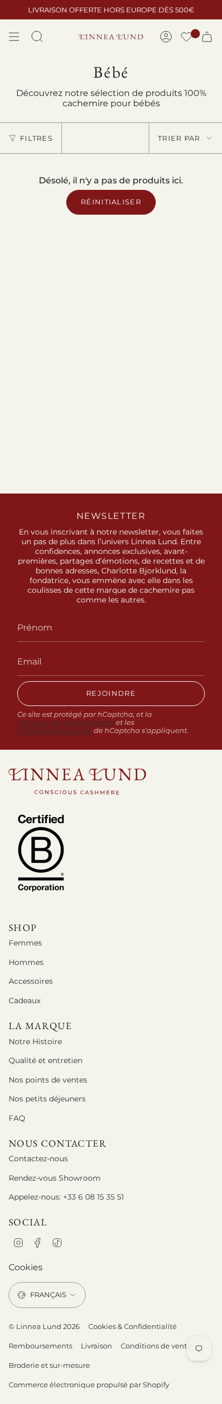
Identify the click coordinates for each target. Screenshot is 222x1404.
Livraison (96, 1345)
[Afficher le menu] (14, 36)
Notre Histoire (35, 1041)
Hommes (26, 962)
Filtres (36, 138)
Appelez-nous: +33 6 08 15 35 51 (66, 1197)
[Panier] (207, 36)
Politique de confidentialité (65, 722)
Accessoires (31, 981)
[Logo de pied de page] (77, 781)
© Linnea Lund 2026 (44, 1326)
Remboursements (40, 1345)
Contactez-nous (38, 1158)
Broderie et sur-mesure (49, 1365)
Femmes (25, 943)
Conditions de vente (156, 1345)
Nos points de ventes (48, 1080)
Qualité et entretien (45, 1060)
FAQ (17, 1118)
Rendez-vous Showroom (55, 1178)
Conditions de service (54, 731)
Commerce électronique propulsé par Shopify (89, 1384)
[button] (186, 38)
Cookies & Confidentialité (132, 1326)
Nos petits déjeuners (47, 1099)
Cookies (26, 1267)
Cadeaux (24, 1000)
